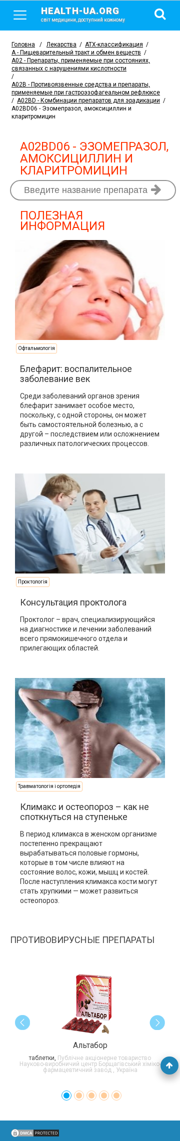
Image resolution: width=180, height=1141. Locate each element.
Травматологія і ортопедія (49, 786)
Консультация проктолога (73, 602)
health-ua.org (83, 14)
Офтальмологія (36, 348)
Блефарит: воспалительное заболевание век (76, 374)
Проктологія (33, 581)
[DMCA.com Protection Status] (35, 1136)
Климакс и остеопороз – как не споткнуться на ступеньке (84, 812)
